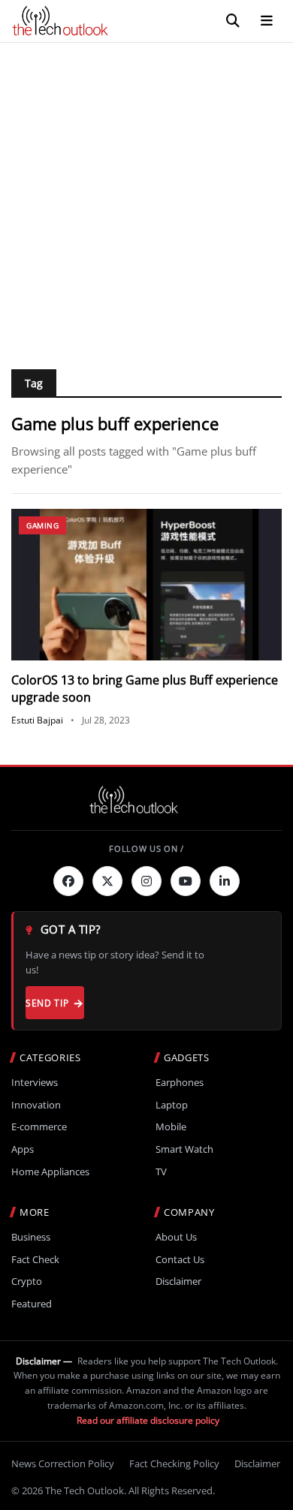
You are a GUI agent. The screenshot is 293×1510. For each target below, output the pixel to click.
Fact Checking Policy (174, 1463)
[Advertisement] (146, 196)
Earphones (180, 1082)
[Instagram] (146, 881)
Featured (31, 1304)
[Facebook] (68, 881)
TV (161, 1172)
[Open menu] (267, 21)
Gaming (42, 525)
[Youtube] (186, 881)
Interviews (34, 1082)
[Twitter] (107, 881)
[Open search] (233, 21)
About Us (176, 1237)
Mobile (171, 1126)
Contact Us (180, 1259)
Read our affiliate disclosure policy (148, 1420)
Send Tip (47, 1003)
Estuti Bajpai (37, 720)
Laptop (172, 1105)
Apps (22, 1149)
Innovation (36, 1105)
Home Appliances (50, 1172)
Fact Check (35, 1259)
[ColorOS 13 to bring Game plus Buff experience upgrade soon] (146, 585)
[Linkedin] (225, 881)
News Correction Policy (62, 1463)
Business (30, 1237)
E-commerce (39, 1126)
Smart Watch (184, 1149)
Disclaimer (178, 1281)
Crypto (26, 1281)
